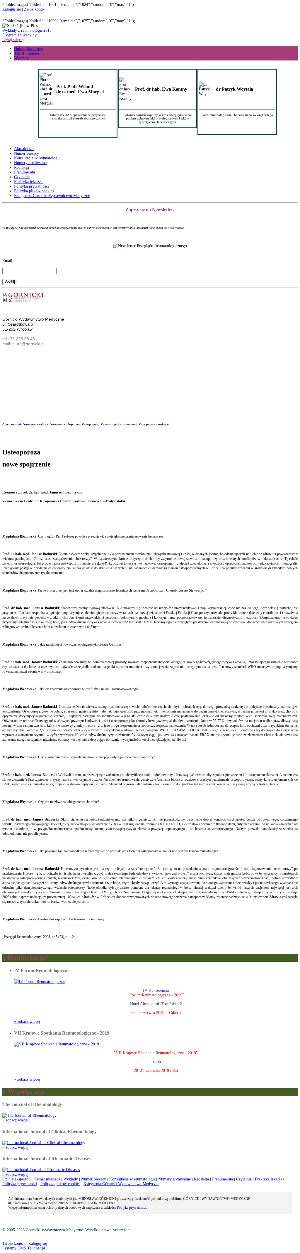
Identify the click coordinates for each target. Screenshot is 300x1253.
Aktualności (24, 148)
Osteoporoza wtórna (35, 424)
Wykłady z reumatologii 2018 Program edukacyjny (27, 35)
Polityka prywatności (31, 186)
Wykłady (21, 58)
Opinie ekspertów (28, 48)
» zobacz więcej (27, 1021)
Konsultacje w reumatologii (37, 158)
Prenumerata (24, 172)
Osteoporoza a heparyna (65, 424)
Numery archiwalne (30, 163)
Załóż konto (34, 9)
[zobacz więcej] (39, 981)
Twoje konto (12, 1243)
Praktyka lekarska (28, 181)
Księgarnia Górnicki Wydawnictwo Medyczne (52, 195)
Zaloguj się (11, 9)
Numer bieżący (26, 153)
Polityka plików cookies (34, 191)
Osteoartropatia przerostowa (119, 424)
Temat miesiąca (27, 53)
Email (7, 261)
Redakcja (21, 167)
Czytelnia (22, 177)
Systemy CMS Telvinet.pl (23, 1248)
